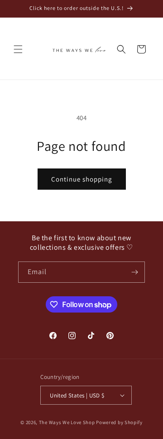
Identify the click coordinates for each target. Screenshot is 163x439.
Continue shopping (81, 179)
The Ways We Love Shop (67, 422)
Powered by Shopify (119, 422)
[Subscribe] (134, 272)
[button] (18, 49)
